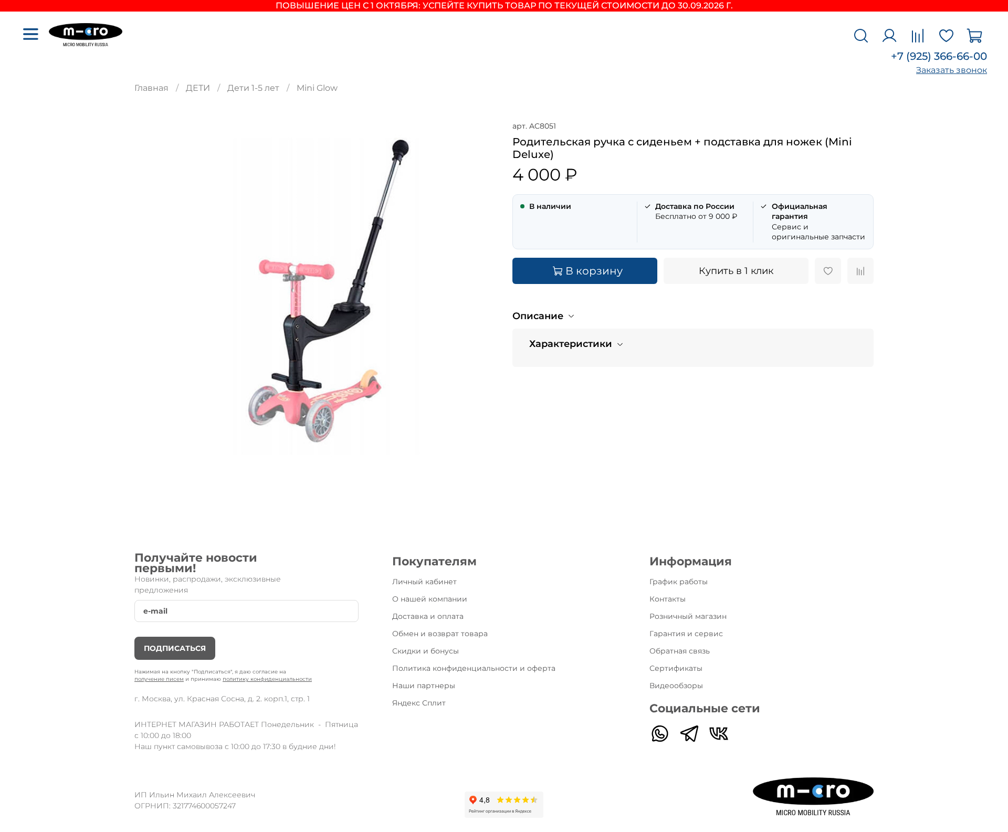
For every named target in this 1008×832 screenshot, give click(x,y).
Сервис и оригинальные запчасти (818, 221)
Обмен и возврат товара (440, 633)
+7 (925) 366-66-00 (939, 56)
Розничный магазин (688, 616)
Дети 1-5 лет (253, 88)
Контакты (667, 599)
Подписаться (175, 648)
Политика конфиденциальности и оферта (473, 668)
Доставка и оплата (428, 616)
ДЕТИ (198, 88)
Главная (151, 88)
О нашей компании (429, 599)
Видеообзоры (676, 685)
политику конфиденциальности (267, 679)
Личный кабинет (424, 581)
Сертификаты (675, 668)
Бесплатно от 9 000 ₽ (696, 211)
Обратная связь (679, 651)
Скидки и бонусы (425, 651)
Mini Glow (317, 88)
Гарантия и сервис (686, 633)
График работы (678, 581)
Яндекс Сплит (419, 703)
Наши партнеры (423, 685)
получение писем (159, 679)
